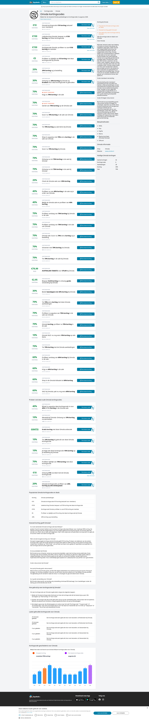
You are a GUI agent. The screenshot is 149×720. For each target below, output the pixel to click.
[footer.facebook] (100, 699)
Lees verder (29, 712)
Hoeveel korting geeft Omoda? (108, 30)
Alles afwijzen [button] (121, 713)
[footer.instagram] (103, 699)
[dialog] (74, 713)
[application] (62, 673)
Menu (44, 2)
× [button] (147, 708)
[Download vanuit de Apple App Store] (80, 699)
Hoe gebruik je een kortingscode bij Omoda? (109, 33)
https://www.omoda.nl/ (45, 19)
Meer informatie (91, 28)
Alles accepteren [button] (102, 713)
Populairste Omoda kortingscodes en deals (109, 26)
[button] (55, 718)
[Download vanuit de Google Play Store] (91, 699)
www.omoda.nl (109, 151)
